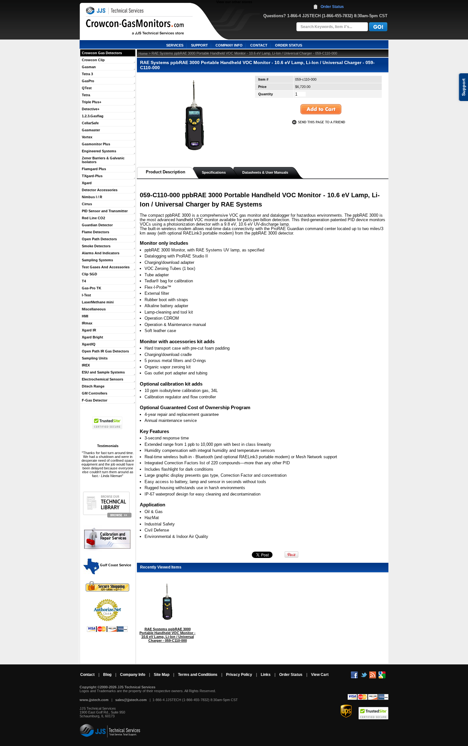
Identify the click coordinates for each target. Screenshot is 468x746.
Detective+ (90, 109)
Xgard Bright (92, 337)
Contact (87, 674)
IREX (86, 365)
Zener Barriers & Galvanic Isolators (103, 160)
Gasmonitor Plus (96, 144)
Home (143, 53)
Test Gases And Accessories (106, 267)
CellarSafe (90, 123)
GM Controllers (94, 393)
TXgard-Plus (92, 176)
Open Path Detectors (99, 239)
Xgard (87, 183)
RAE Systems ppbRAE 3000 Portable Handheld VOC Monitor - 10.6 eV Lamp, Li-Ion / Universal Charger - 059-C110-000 (167, 634)
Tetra (86, 95)
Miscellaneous (94, 309)
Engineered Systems (99, 151)
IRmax (87, 323)
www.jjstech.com (94, 700)
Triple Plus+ (91, 102)
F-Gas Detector (94, 400)
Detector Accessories (99, 190)
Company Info (132, 674)
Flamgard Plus (94, 169)
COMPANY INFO (229, 45)
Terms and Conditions (197, 674)
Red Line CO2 (93, 218)
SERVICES (174, 45)
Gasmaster (91, 130)
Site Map (161, 674)
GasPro (88, 81)
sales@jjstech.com (131, 700)
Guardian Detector (97, 225)
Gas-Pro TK (91, 288)
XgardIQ (89, 344)
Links (266, 674)
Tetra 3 (87, 74)
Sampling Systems (97, 260)
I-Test (86, 295)
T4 (84, 281)
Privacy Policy (239, 674)
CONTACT (258, 45)
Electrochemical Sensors (102, 379)
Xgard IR (89, 330)
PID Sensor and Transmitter (105, 211)
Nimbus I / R (92, 197)
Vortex (87, 137)
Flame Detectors (95, 232)
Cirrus (87, 204)
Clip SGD (89, 274)
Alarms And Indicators (100, 253)
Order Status (332, 6)
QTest (87, 88)
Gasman (89, 67)
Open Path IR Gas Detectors (105, 351)
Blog (107, 674)
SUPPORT (199, 45)
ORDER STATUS (288, 45)
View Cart (320, 674)
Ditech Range (93, 386)
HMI (85, 316)
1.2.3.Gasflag (92, 116)
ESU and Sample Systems (103, 372)
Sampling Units (95, 358)
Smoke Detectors (96, 246)
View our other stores (234, 2)
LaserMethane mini (98, 302)
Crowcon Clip (93, 60)
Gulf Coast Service (115, 565)
